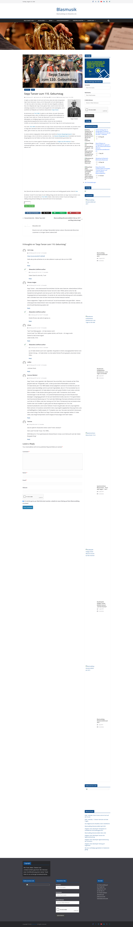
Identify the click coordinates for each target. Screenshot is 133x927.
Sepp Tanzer (65, 97)
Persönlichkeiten (78, 20)
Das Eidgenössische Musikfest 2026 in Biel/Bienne (97, 823)
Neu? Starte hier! (29, 20)
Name (25, 473)
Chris (29, 325)
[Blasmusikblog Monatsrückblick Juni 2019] (91, 723)
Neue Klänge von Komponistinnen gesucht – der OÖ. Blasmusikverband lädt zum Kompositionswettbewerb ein (103, 147)
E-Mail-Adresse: (89, 100)
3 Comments (101, 493)
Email (25, 480)
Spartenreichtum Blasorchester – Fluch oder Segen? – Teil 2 (102, 487)
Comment (26, 451)
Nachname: (88, 92)
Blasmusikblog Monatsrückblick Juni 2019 (102, 720)
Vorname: (87, 85)
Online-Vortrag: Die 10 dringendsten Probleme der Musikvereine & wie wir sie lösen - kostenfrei (103, 132)
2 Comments (101, 378)
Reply (28, 265)
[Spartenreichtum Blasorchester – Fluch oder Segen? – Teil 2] (91, 490)
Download (91, 20)
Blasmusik (66, 9)
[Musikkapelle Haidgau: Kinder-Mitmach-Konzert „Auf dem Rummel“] (91, 606)
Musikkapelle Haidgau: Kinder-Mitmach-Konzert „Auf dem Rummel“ (102, 604)
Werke (50, 20)
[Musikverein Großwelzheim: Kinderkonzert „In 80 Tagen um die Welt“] (91, 373)
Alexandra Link (38, 97)
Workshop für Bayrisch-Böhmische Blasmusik (102, 159)
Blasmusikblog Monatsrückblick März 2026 (95, 833)
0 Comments (101, 260)
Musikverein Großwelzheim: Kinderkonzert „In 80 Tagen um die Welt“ (102, 371)
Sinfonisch (27, 89)
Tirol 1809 (71, 97)
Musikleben (41, 20)
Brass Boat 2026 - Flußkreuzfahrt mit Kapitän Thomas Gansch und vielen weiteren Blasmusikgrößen (103, 170)
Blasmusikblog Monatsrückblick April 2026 (95, 826)
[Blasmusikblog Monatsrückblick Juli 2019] (91, 257)
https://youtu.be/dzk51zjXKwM (36, 256)
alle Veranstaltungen (90, 182)
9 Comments (53, 97)
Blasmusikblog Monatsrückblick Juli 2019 (102, 254)
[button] (34, 21)
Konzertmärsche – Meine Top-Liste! (34, 218)
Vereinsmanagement (63, 20)
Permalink (44, 253)
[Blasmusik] (66, 23)
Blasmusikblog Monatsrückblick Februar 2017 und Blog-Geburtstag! (67, 219)
